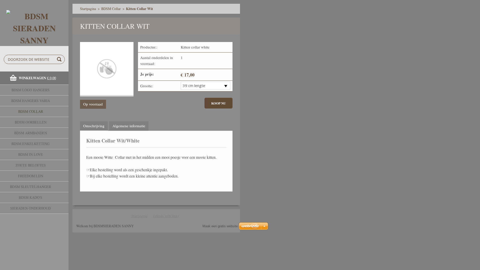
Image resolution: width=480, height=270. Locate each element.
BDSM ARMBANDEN (30, 132)
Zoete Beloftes (31, 165)
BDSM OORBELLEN (30, 122)
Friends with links (166, 216)
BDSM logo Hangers (31, 90)
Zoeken (60, 59)
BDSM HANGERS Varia (30, 100)
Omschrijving (93, 125)
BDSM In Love (30, 154)
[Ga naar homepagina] (34, 23)
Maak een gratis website (220, 226)
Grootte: (146, 85)
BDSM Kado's (30, 197)
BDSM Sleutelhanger (30, 186)
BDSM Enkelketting (31, 143)
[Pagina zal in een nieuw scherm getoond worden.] (107, 69)
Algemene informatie (128, 125)
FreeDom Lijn (30, 176)
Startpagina (88, 8)
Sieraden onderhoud (30, 208)
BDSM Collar (30, 111)
